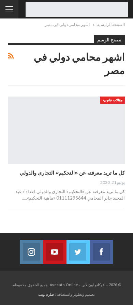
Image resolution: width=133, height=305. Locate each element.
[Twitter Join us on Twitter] (78, 252)
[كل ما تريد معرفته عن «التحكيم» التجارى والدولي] (66, 130)
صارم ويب (46, 294)
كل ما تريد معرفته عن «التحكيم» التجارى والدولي (72, 172)
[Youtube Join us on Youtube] (55, 252)
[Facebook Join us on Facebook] (101, 252)
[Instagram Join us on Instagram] (31, 252)
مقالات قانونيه (112, 100)
